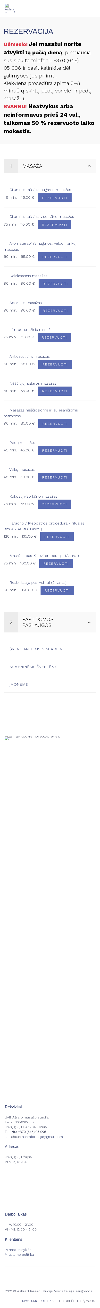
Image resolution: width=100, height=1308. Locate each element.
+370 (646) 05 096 (32, 1131)
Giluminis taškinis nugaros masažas (39, 189)
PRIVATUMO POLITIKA (37, 1301)
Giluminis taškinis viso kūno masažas (41, 216)
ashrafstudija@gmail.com (42, 1137)
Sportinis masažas (25, 302)
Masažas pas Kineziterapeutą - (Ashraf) (43, 555)
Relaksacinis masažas (27, 276)
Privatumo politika (19, 1254)
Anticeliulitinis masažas (29, 356)
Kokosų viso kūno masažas (32, 496)
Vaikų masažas (21, 469)
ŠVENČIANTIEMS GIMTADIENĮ (36, 649)
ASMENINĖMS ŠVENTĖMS (32, 666)
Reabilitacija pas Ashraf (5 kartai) (37, 582)
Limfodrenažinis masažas (31, 329)
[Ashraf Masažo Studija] (10, 8)
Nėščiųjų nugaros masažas (32, 383)
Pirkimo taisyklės (18, 1250)
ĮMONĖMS (18, 684)
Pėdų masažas (21, 442)
